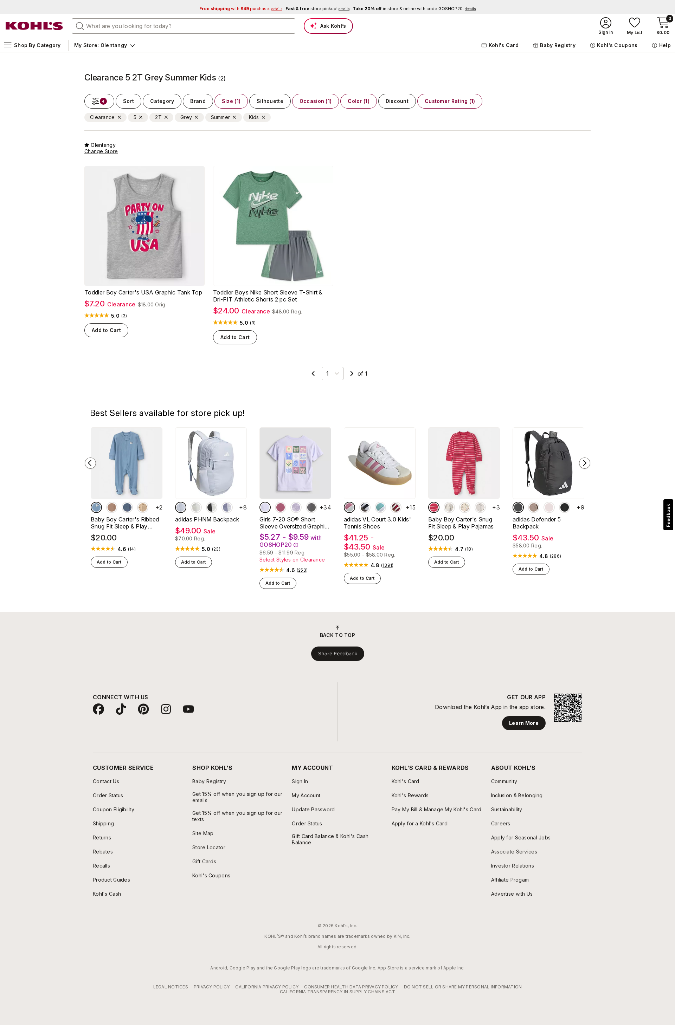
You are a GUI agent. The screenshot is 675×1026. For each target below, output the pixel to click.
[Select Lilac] (227, 507)
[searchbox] (183, 26)
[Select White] (211, 507)
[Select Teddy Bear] (449, 507)
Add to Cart (106, 330)
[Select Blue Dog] (96, 507)
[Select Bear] (111, 507)
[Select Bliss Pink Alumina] (349, 507)
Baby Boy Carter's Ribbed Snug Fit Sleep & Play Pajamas (125, 523)
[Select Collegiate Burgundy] (395, 507)
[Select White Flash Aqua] (380, 507)
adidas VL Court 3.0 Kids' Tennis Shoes (377, 523)
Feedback (668, 515)
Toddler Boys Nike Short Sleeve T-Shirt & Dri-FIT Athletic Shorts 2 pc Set (268, 296)
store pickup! (317, 8)
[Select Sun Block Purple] (265, 507)
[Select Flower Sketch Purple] (296, 507)
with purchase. (240, 8)
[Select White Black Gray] (365, 507)
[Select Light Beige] (196, 507)
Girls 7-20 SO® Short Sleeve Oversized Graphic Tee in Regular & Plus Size (293, 523)
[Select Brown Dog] (142, 507)
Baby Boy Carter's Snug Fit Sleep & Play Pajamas (461, 523)
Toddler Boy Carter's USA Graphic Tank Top (143, 292)
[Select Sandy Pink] (549, 507)
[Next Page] (352, 373)
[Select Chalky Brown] (533, 507)
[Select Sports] (464, 507)
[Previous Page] (313, 373)
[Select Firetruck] (433, 507)
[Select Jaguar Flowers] (311, 507)
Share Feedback (337, 653)
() (124, 316)
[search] (80, 25)
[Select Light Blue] (180, 507)
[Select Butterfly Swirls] (280, 507)
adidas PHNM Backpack (207, 519)
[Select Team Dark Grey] (518, 507)
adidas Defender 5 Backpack (537, 523)
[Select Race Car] (480, 507)
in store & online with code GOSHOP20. (414, 8)
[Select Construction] (127, 507)
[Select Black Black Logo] (564, 507)
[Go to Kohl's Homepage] (34, 26)
